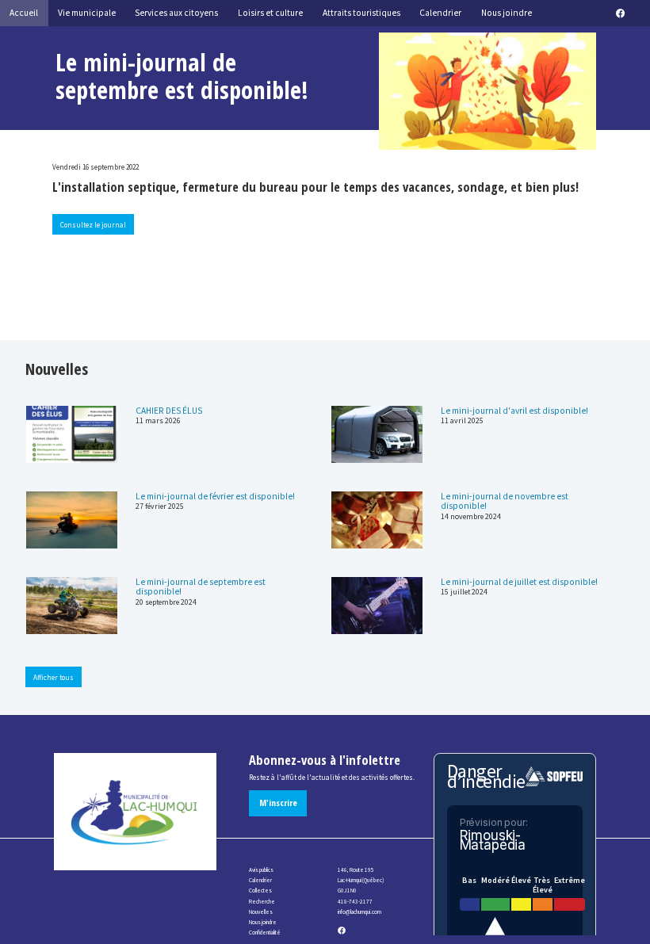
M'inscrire (278, 802)
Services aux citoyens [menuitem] (176, 12)
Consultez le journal (93, 224)
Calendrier (260, 880)
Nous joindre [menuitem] (506, 12)
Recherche (262, 901)
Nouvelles (261, 911)
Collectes (260, 890)
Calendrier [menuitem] (440, 12)
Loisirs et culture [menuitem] (270, 12)
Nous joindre (263, 922)
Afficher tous (53, 677)
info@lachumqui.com (359, 911)
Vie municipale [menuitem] (87, 12)
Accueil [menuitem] (24, 12)
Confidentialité (265, 932)
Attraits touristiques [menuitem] (361, 12)
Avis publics (261, 869)
